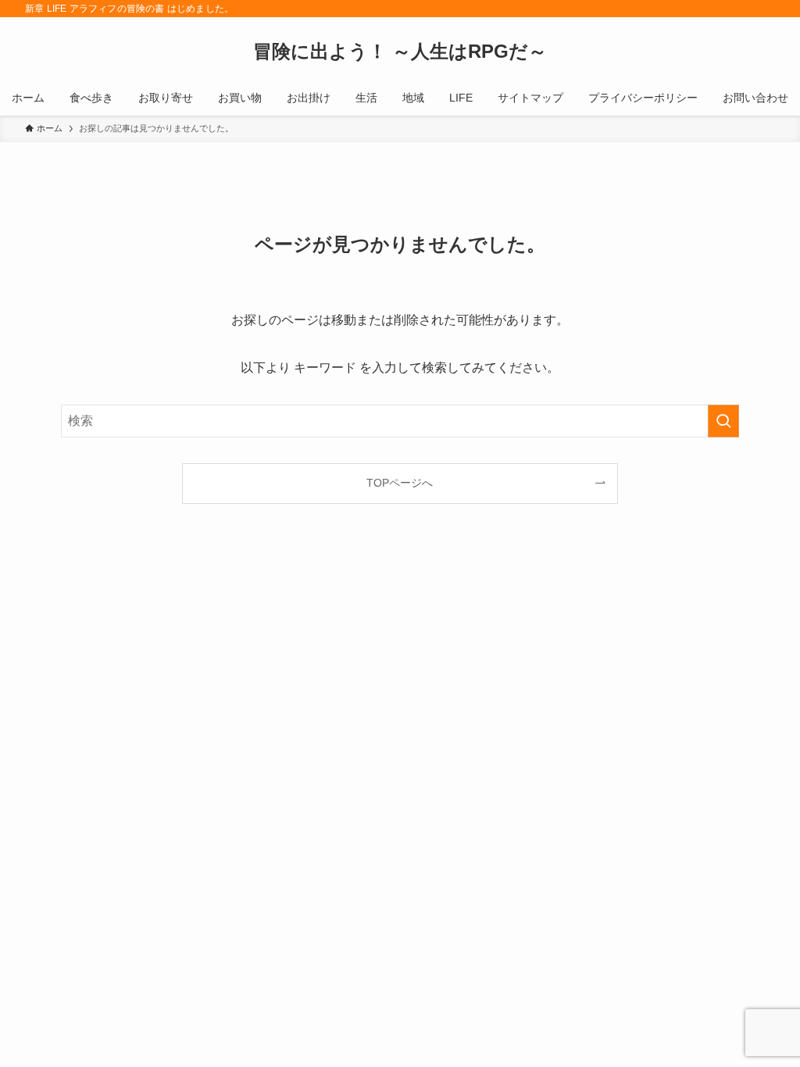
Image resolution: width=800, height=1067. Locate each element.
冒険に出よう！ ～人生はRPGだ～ (400, 51)
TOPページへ (399, 482)
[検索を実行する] (723, 421)
